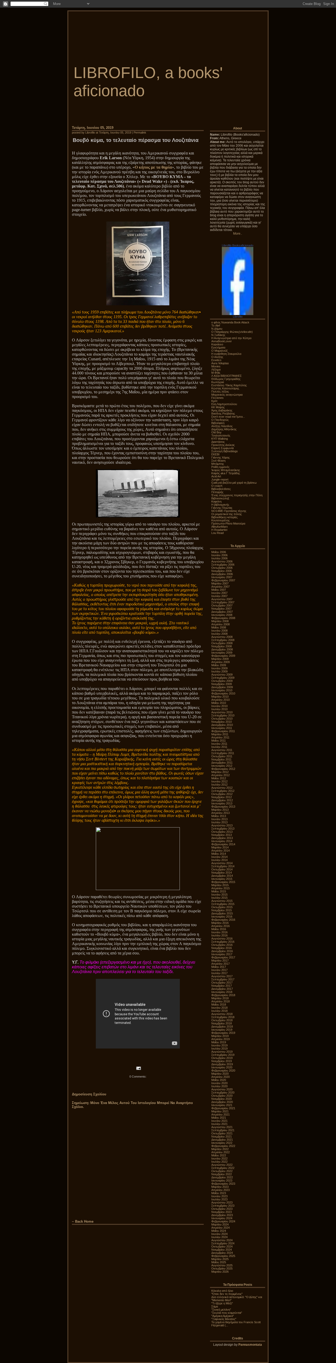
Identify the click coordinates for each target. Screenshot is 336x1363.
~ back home (82, 1221)
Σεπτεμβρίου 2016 (222, 941)
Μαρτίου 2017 (220, 960)
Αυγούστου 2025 (222, 1265)
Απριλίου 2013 (220, 812)
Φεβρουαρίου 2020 (223, 1070)
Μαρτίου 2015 (220, 885)
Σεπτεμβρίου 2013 (222, 828)
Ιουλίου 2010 (219, 709)
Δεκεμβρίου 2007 (222, 611)
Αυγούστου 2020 (222, 1089)
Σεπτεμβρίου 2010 (222, 715)
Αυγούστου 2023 (222, 1202)
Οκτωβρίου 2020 (222, 1095)
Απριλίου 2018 (220, 1001)
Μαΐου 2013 (218, 816)
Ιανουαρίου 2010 (221, 690)
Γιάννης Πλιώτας (221, 507)
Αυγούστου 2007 (222, 599)
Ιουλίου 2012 (219, 784)
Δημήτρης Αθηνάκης (224, 429)
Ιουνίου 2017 (219, 970)
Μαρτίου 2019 (220, 1036)
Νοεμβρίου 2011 (221, 759)
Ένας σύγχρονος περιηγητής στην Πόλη (236, 495)
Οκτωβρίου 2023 (222, 1208)
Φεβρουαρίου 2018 (223, 995)
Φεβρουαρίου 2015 (223, 882)
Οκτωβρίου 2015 (222, 907)
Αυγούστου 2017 (222, 976)
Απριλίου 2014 (220, 850)
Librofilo (238, 316)
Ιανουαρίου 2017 (221, 954)
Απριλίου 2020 (220, 1076)
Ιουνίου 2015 (219, 894)
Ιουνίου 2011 (219, 743)
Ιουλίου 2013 (219, 822)
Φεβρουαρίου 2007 (223, 580)
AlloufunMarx (219, 526)
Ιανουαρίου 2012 (221, 765)
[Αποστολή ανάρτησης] (138, 1067)
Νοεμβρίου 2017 (221, 985)
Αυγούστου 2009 (222, 674)
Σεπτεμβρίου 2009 (222, 677)
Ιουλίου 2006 (219, 558)
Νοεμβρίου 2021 (221, 1136)
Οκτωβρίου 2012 (222, 794)
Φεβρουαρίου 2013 (223, 806)
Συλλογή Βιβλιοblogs (224, 451)
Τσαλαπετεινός (220, 435)
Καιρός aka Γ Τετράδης (225, 473)
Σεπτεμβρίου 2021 (222, 1130)
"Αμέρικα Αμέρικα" (222, 1315)
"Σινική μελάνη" (221, 1309)
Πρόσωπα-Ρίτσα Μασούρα (228, 523)
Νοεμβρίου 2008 (221, 646)
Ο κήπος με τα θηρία (153, 167)
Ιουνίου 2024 (219, 1233)
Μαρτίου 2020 (220, 1073)
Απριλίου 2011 (220, 737)
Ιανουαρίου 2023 (221, 1180)
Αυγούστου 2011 (221, 750)
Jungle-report (219, 479)
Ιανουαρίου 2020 (221, 1067)
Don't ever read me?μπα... (228, 416)
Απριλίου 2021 (220, 1114)
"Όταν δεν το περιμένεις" (227, 1293)
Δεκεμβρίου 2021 (222, 1139)
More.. (237, 233)
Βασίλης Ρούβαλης (223, 413)
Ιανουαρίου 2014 (221, 841)
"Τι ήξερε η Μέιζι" (222, 1303)
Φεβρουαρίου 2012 (223, 768)
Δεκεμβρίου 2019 (222, 1064)
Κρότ (214, 400)
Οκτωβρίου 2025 (222, 1268)
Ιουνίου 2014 (219, 856)
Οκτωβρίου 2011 (221, 756)
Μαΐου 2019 (218, 1042)
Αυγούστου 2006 (222, 561)
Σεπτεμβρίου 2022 (222, 1167)
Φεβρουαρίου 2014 (223, 844)
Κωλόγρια (217, 382)
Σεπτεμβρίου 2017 (222, 979)
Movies (215, 366)
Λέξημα (215, 369)
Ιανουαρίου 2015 (221, 878)
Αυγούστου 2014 (222, 863)
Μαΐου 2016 (218, 929)
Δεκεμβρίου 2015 (222, 913)
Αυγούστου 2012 (222, 787)
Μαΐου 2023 (218, 1193)
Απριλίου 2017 (220, 963)
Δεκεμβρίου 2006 (222, 574)
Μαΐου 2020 (218, 1079)
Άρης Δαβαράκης (221, 410)
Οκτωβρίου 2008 (222, 643)
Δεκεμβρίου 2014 (222, 875)
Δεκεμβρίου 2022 (222, 1177)
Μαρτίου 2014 (220, 847)
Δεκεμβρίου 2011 (222, 762)
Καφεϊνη (216, 501)
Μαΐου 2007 (218, 589)
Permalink (140, 132)
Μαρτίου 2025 (220, 1259)
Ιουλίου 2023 (219, 1199)
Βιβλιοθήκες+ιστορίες (224, 517)
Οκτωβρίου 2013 (222, 831)
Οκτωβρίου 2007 (222, 605)
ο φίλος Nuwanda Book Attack (230, 322)
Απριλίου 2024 (220, 1227)
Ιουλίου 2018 (219, 1010)
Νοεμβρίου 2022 (221, 1174)
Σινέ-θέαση (218, 460)
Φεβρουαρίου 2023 (223, 1183)
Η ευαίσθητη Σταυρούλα (226, 353)
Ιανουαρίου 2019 (221, 1029)
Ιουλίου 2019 (219, 1048)
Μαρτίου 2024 (220, 1224)
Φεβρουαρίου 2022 (223, 1145)
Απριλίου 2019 (220, 1039)
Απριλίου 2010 (220, 699)
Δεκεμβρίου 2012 (222, 800)
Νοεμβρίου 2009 (221, 684)
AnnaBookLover (221, 341)
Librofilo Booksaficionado (237, 245)
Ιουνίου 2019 (219, 1045)
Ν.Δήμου (216, 328)
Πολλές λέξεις (220, 391)
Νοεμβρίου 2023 (221, 1211)
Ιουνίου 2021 (219, 1120)
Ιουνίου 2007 (219, 592)
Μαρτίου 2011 (219, 734)
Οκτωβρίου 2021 (222, 1133)
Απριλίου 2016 (220, 926)
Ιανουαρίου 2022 (221, 1142)
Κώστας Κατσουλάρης (225, 388)
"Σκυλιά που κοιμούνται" (226, 1312)
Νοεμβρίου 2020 (221, 1098)
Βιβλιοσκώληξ (220, 498)
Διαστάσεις (218, 441)
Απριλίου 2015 (220, 888)
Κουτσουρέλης (220, 520)
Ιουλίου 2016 (219, 935)
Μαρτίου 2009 (220, 658)
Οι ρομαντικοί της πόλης (226, 514)
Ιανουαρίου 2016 (221, 916)
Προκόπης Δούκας (223, 444)
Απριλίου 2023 (220, 1189)
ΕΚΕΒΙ (215, 454)
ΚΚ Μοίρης (218, 407)
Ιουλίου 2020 (219, 1086)
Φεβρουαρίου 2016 (223, 919)
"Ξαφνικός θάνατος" (223, 1319)
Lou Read (217, 532)
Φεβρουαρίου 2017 (223, 957)
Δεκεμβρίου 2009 (222, 687)
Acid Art (216, 476)
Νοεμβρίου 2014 (221, 872)
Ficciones (217, 397)
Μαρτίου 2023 (220, 1186)
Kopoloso (217, 344)
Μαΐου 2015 (218, 891)
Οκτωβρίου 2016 (222, 944)
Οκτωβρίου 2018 (222, 1020)
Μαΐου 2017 (218, 966)
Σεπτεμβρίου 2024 (222, 1243)
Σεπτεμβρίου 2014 (222, 866)
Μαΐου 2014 (218, 853)
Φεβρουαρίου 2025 (223, 1255)
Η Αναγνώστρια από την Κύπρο (231, 338)
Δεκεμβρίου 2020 (222, 1101)
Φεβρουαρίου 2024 (223, 1221)
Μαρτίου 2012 (220, 772)
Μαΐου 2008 (218, 627)
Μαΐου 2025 (218, 1262)
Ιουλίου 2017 (219, 973)
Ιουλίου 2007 (219, 596)
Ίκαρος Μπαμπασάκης (225, 470)
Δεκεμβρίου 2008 (222, 649)
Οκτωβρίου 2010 (222, 718)
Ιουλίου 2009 (219, 671)
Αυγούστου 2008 (222, 636)
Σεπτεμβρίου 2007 (222, 602)
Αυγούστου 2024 (222, 1240)
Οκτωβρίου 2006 (222, 567)
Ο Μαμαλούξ (219, 350)
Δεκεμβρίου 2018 (222, 1026)
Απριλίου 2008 (220, 624)
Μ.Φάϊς (215, 372)
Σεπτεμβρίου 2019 (222, 1054)
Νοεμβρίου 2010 (221, 721)
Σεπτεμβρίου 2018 (222, 1017)
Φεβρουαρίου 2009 (223, 655)
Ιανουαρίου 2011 (221, 728)
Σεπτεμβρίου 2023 (222, 1205)
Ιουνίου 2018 (219, 1007)
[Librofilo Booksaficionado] (237, 314)
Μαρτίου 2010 (220, 696)
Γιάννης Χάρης (220, 457)
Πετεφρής (217, 492)
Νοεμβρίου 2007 (221, 608)
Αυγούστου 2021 (222, 1127)
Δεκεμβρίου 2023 (222, 1215)
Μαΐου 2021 (218, 1117)
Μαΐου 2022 (218, 1155)
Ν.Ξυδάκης (218, 334)
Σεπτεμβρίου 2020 (222, 1092)
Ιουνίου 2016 (219, 932)
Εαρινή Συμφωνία (222, 448)
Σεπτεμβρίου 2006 (222, 564)
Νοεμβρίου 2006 (221, 570)
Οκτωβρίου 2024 (222, 1246)
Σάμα (214, 1306)
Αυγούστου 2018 (222, 1014)
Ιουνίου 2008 (219, 630)
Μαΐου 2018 (218, 1004)
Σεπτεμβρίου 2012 (222, 790)
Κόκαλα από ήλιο (222, 1290)
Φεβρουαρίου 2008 (223, 618)
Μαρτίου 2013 (220, 809)
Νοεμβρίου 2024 (221, 1249)
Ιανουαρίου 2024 (221, 1218)
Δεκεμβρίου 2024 (222, 1252)
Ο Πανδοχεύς (220, 419)
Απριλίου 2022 (220, 1152)
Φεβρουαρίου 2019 (223, 1032)
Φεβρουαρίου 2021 (223, 1108)
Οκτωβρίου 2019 (222, 1058)
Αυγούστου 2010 (222, 712)
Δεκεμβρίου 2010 (222, 724)
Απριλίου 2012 (220, 775)
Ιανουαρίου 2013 (221, 803)
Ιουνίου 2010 (219, 706)
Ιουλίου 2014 (219, 860)
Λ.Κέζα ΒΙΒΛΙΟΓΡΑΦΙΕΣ (226, 375)
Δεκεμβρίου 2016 (222, 951)
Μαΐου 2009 (218, 665)
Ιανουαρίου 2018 (221, 992)
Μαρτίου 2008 (220, 621)
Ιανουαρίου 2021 (221, 1105)
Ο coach (216, 485)
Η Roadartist (219, 529)
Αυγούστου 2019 (222, 1051)
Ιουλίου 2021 (219, 1123)
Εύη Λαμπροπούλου (224, 404)
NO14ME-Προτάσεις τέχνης (228, 510)
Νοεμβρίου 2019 (221, 1061)
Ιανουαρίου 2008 (221, 614)
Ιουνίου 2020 (219, 1083)
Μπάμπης (217, 463)
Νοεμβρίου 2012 (221, 797)
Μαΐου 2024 (218, 1230)
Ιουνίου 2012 (219, 781)
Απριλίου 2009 (220, 662)
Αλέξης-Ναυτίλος (222, 426)
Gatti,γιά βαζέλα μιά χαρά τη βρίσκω (234, 482)
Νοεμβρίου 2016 (221, 948)
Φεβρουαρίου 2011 (223, 731)
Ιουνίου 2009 (219, 668)
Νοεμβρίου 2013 (221, 834)
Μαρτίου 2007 (220, 583)
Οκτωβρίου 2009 (222, 680)
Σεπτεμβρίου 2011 (222, 753)
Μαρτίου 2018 (220, 998)
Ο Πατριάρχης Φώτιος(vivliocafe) (232, 331)
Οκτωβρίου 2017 (222, 982)
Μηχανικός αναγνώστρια (227, 394)
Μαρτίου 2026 (220, 1271)
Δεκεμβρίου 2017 (222, 988)
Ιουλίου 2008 (219, 633)
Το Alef (215, 325)
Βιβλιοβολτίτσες (221, 488)
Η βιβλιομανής (220, 504)
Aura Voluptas (220, 363)
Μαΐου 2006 (218, 552)
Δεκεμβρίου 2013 (222, 838)
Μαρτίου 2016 (220, 922)
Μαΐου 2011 (218, 740)
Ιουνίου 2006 (219, 555)
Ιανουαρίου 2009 (221, 652)
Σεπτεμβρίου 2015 (222, 904)
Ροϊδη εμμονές (220, 466)
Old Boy (216, 432)
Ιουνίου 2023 (219, 1196)
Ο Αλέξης (217, 356)
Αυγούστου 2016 (222, 938)
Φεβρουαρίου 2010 (223, 693)
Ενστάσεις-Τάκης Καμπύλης (229, 385)
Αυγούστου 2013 (222, 825)
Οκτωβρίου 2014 (222, 869)
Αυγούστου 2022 (222, 1164)
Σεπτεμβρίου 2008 (222, 640)
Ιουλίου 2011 (219, 746)
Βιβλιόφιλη (217, 422)
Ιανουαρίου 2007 (221, 577)
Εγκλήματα (218, 347)
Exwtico (216, 360)
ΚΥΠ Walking (219, 438)
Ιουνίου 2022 (219, 1158)
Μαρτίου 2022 (220, 1149)
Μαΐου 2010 (218, 702)
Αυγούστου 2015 (222, 900)
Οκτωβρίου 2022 (222, 1171)
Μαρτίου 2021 (220, 1111)
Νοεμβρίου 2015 (221, 910)
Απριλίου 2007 (220, 586)
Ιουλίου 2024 (219, 1237)
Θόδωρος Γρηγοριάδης (225, 378)
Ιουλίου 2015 (219, 897)
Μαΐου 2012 (218, 778)
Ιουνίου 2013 (219, 819)
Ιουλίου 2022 (219, 1161)
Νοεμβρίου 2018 (221, 1023)
